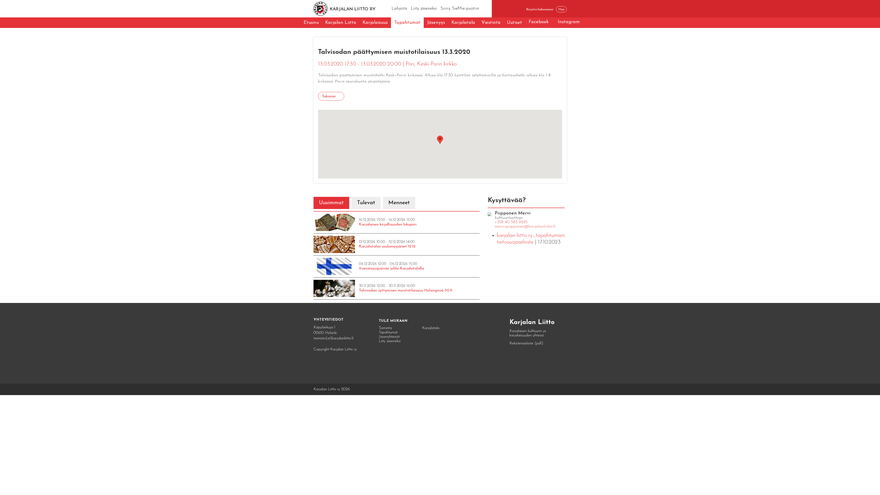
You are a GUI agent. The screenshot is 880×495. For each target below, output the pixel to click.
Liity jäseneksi (424, 8)
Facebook (539, 22)
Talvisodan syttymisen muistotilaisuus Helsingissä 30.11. (406, 290)
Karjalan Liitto (340, 22)
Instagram (569, 22)
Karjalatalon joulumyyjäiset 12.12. (387, 246)
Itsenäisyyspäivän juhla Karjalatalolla (391, 268)
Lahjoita (399, 8)
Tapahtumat (407, 22)
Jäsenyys (436, 22)
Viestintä (490, 22)
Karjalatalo (463, 22)
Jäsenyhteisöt (389, 337)
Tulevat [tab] (366, 203)
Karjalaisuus (375, 22)
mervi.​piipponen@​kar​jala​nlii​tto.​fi (525, 227)
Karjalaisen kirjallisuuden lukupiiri (388, 224)
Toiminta (385, 328)
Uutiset (514, 22)
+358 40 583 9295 (511, 222)
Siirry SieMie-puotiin (459, 8)
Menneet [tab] (399, 203)
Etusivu (311, 22)
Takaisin (329, 96)
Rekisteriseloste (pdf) (526, 343)
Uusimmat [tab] (331, 203)
